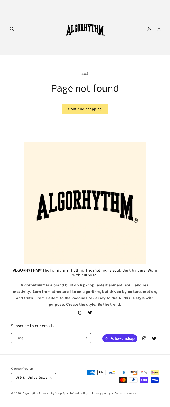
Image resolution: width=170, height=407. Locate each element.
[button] (12, 29)
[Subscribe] (86, 338)
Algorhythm (30, 393)
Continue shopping (85, 109)
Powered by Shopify (52, 393)
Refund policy (79, 393)
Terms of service (125, 393)
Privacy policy (101, 393)
